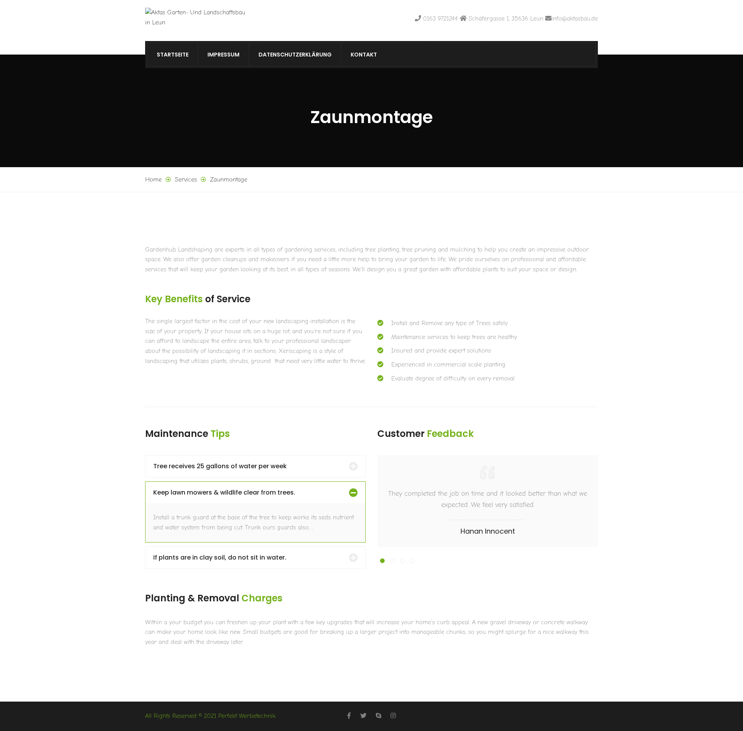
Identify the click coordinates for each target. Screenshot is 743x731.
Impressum (223, 54)
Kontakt (364, 54)
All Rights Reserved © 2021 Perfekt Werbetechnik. (210, 715)
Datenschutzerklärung (295, 54)
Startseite (172, 54)
